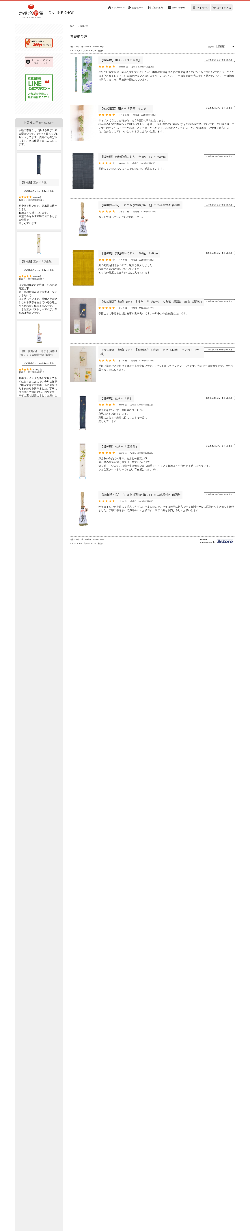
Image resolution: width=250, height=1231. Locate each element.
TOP (72, 26)
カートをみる (224, 7)
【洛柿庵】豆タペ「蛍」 (116, 398)
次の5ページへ (90, 50)
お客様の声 (39, 122)
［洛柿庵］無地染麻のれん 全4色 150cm (129, 253)
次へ (80, 50)
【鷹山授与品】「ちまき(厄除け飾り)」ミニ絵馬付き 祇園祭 (140, 205)
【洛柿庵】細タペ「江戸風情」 (120, 60)
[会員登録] (39, 47)
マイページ (203, 7)
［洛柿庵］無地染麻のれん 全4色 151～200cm (133, 156)
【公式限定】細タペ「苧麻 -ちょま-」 (125, 108)
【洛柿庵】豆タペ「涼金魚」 (119, 446)
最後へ (101, 50)
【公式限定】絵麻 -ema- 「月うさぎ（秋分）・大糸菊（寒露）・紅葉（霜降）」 (152, 301)
